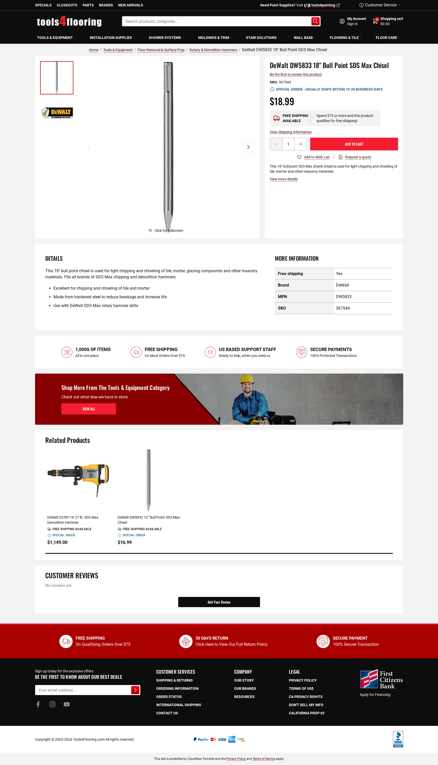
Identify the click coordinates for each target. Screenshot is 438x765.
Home (93, 50)
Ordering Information (177, 688)
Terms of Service (264, 759)
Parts (88, 5)
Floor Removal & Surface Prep (161, 50)
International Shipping (178, 705)
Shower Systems (165, 38)
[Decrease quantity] (276, 144)
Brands (106, 5)
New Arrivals (130, 5)
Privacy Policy (236, 759)
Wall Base (303, 38)
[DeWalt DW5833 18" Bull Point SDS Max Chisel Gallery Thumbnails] (56, 95)
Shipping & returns (174, 680)
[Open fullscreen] (168, 147)
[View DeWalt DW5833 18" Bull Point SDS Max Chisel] (56, 77)
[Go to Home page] (69, 21)
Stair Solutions (261, 38)
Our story (244, 680)
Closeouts (67, 5)
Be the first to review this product (296, 74)
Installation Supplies (111, 38)
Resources (244, 697)
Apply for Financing (375, 695)
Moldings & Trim (213, 38)
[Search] (315, 21)
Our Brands (245, 688)
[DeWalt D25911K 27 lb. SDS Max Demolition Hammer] (78, 480)
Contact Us (167, 713)
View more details (284, 179)
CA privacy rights (306, 697)
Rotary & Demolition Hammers (213, 50)
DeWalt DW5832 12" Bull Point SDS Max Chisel (149, 519)
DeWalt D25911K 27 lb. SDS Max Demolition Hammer (72, 519)
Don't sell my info (306, 705)
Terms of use (301, 688)
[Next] (248, 147)
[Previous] (89, 147)
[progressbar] (219, 553)
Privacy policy (303, 680)
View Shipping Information (291, 132)
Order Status (169, 697)
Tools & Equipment (55, 38)
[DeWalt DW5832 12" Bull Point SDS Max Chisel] (149, 480)
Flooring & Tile (344, 38)
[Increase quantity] (301, 144)
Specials (43, 5)
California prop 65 (306, 713)
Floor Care (386, 38)
